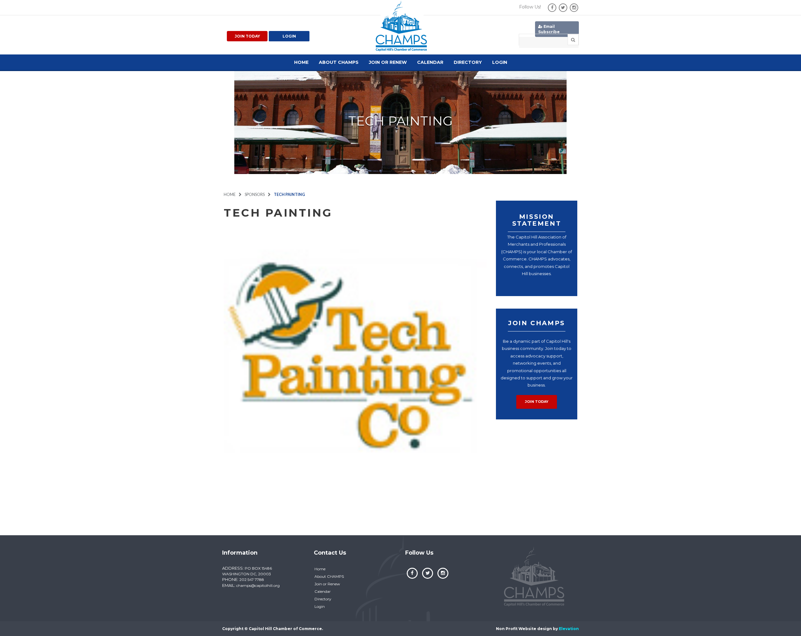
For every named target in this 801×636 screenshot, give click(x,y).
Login (289, 36)
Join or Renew (388, 62)
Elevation (569, 628)
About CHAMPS (339, 62)
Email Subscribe (549, 29)
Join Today (247, 36)
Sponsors (255, 194)
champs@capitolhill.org (258, 585)
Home (301, 62)
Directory (468, 62)
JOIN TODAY (536, 401)
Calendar (430, 62)
